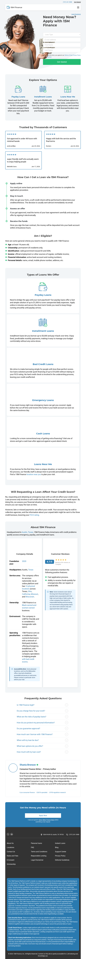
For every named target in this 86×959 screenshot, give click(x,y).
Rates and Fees (12, 856)
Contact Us (11, 852)
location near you (34, 474)
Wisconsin (30, 597)
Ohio (30, 591)
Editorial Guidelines (62, 860)
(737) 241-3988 (67, 2)
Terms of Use (68, 55)
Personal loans (36, 843)
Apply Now (43, 816)
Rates (44, 820)
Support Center (60, 852)
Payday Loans (18, 97)
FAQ (32, 847)
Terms (40, 820)
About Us (10, 843)
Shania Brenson (28, 764)
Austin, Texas (27, 532)
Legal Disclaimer (37, 860)
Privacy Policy (77, 55)
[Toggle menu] (78, 7)
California (26, 594)
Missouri (34, 594)
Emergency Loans (43, 400)
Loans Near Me (67, 97)
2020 (24, 561)
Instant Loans (60, 843)
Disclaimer (48, 57)
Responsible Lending (38, 856)
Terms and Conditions (39, 852)
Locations (10, 847)
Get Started (77, 2)
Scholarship (11, 864)
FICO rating (34, 515)
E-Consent (10, 860)
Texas (30, 570)
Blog (56, 847)
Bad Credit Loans (43, 364)
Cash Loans (43, 433)
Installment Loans (43, 97)
